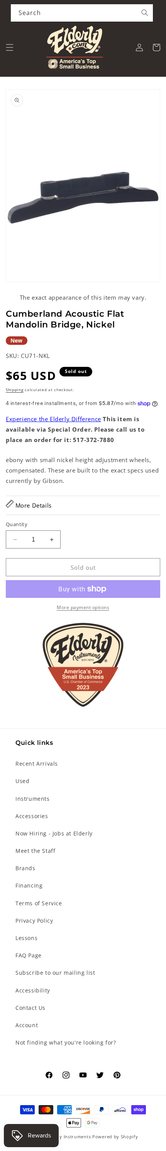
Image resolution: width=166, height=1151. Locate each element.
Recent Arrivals (36, 763)
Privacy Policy (34, 920)
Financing (28, 885)
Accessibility (32, 990)
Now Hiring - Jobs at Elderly (54, 833)
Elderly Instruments (68, 1136)
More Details (33, 505)
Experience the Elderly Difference (53, 419)
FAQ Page (28, 955)
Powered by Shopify (115, 1136)
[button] (9, 47)
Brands (25, 868)
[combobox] (82, 13)
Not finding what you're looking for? (65, 1042)
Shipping (15, 389)
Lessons (26, 938)
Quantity (16, 524)
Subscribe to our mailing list (55, 972)
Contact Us (30, 1007)
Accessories (31, 816)
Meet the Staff (35, 850)
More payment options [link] (83, 607)
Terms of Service (38, 903)
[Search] (144, 12)
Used (22, 781)
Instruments (32, 798)
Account (26, 1025)
